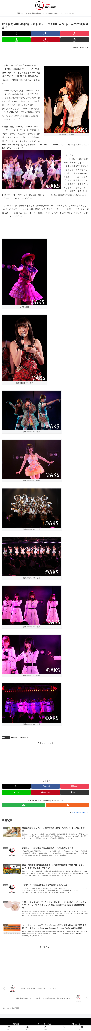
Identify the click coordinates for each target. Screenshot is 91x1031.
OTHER (6, 737)
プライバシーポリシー (45, 1024)
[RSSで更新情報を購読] (67, 805)
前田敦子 (16, 737)
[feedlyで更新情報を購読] (23, 805)
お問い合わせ (75, 1024)
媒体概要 (16, 1024)
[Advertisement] (45, 55)
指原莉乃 (25, 737)
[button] (74, 39)
